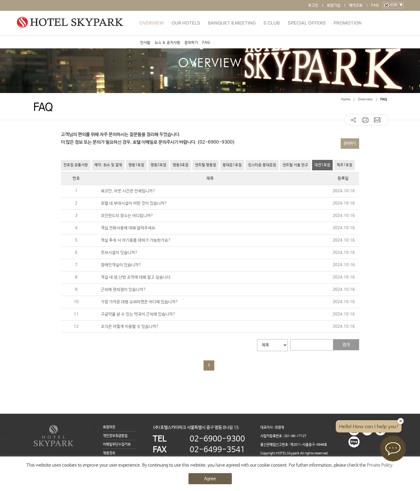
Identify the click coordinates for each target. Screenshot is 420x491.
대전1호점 (322, 165)
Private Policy (379, 465)
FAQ (374, 5)
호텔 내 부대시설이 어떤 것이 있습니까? (134, 203)
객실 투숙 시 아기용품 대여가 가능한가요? (136, 240)
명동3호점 (180, 165)
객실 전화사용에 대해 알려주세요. (129, 228)
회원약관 (109, 427)
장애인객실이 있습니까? (121, 265)
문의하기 (191, 43)
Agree (210, 478)
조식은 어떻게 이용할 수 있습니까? (130, 326)
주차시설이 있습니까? (119, 252)
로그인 (313, 5)
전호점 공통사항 (75, 165)
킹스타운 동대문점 (262, 165)
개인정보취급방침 (115, 436)
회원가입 (333, 5)
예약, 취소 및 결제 (108, 165)
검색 (346, 345)
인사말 (145, 43)
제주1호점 (344, 165)
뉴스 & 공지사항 (167, 43)
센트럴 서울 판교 (295, 165)
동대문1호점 (232, 165)
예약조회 (356, 5)
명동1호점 (136, 165)
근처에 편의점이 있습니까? (123, 289)
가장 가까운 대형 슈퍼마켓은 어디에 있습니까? (139, 302)
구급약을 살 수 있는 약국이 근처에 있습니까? (138, 314)
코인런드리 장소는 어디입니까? (127, 215)
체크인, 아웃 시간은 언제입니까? (128, 191)
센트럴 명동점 (205, 165)
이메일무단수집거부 (117, 444)
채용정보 (109, 453)
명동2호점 (158, 165)
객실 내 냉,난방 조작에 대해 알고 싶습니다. (136, 277)
